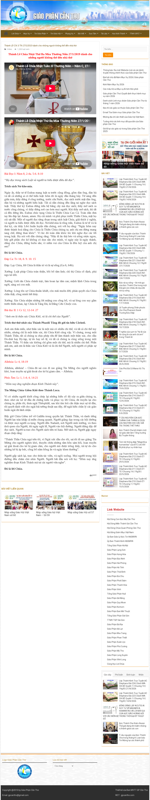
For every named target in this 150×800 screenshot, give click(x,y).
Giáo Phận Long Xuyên (117, 655)
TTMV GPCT (135, 33)
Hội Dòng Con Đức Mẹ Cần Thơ (121, 519)
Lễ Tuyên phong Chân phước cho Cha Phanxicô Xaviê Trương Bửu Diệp (132, 310)
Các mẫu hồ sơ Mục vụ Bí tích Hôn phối (120, 89)
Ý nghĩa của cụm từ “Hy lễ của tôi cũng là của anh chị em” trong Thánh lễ (132, 334)
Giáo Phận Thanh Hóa (117, 585)
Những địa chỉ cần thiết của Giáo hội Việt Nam (123, 117)
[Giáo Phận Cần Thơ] (75, 15)
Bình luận (131, 675)
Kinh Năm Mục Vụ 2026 (113, 84)
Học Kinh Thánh (118, 33)
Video (9, 49)
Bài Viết (81, 33)
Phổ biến (119, 675)
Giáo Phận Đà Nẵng (116, 598)
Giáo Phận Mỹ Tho (115, 651)
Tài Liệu (104, 33)
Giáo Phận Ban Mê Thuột (118, 611)
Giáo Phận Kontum (115, 607)
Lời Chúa (15, 33)
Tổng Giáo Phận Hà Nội (117, 545)
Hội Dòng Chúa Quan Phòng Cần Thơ (124, 528)
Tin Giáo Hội (56, 33)
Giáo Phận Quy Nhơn (116, 602)
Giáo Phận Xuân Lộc (116, 642)
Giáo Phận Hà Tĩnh (115, 567)
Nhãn (141, 675)
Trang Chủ (6, 33)
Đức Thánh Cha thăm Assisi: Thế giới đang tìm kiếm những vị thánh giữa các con (132, 224)
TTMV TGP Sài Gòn (116, 620)
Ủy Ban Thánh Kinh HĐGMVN (120, 541)
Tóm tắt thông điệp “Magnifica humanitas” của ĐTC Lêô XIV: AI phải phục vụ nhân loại (133, 444)
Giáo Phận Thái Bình (116, 572)
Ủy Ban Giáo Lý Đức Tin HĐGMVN (122, 537)
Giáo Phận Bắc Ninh (116, 559)
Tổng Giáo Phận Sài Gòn (118, 616)
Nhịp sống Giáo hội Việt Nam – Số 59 (48, 514)
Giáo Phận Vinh (114, 589)
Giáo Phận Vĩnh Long (116, 659)
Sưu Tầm (92, 33)
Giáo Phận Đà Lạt (115, 629)
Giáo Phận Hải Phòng (116, 563)
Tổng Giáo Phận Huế (116, 594)
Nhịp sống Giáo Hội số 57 (81, 512)
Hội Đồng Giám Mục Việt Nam (120, 532)
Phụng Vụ (69, 33)
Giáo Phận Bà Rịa (115, 624)
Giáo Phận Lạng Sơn (116, 550)
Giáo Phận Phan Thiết (117, 637)
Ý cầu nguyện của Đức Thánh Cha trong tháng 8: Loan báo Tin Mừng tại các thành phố (132, 236)
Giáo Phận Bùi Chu (115, 576)
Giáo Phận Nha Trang (116, 633)
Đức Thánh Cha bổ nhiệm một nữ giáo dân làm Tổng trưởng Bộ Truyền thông (132, 433)
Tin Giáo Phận (40, 33)
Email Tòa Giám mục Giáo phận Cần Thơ (121, 112)
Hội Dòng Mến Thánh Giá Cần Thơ (122, 523)
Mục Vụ (26, 33)
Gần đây (107, 675)
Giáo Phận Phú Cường (117, 646)
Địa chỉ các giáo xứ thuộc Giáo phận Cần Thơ (123, 108)
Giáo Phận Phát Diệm (116, 580)
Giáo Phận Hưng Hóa (116, 554)
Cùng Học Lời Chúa (115, 664)
